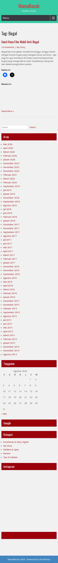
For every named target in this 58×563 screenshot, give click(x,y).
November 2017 (11, 228)
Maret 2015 (9, 335)
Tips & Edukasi (10, 457)
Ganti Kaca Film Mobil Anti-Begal (20, 41)
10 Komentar (7, 47)
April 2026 (8, 148)
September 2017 (11, 232)
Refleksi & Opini (11, 449)
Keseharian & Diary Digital (15, 441)
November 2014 (11, 350)
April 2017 (8, 251)
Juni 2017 (7, 243)
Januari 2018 (9, 220)
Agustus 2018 (10, 205)
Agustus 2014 (10, 354)
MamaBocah (29, 5)
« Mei (4, 413)
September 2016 (11, 274)
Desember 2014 (11, 346)
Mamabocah (10, 535)
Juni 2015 (7, 323)
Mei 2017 (7, 247)
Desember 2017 (11, 224)
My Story (21, 47)
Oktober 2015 (10, 308)
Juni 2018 (7, 213)
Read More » (7, 111)
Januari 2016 (9, 297)
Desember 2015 (11, 300)
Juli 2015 (7, 320)
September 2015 (11, 312)
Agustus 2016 (10, 277)
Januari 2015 (9, 342)
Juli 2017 (7, 239)
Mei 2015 (7, 327)
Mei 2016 (7, 281)
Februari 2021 (10, 174)
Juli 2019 (7, 190)
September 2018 (11, 201)
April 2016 (8, 285)
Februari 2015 (10, 339)
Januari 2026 (9, 159)
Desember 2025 (11, 163)
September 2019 (11, 186)
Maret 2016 (9, 289)
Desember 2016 (11, 266)
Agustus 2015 (10, 316)
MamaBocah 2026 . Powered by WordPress (29, 559)
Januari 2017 (9, 262)
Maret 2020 (9, 178)
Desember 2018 (11, 197)
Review (6, 453)
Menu (6, 18)
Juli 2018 (7, 209)
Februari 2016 (10, 293)
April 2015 (8, 331)
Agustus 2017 (10, 235)
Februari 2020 (10, 182)
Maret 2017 (9, 255)
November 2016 (11, 270)
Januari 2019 (9, 193)
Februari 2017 (10, 258)
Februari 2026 (10, 155)
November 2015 (11, 304)
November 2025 (11, 167)
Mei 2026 (7, 144)
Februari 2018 (10, 216)
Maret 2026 (9, 151)
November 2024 (11, 171)
